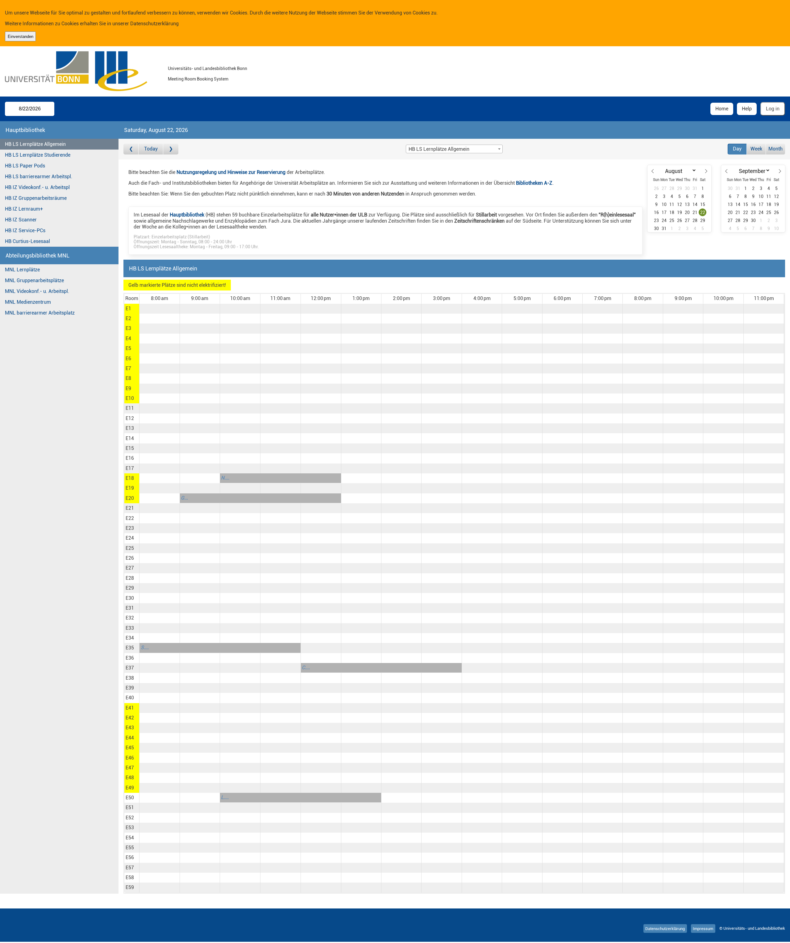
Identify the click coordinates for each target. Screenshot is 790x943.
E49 (130, 788)
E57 (130, 868)
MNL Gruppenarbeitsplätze (34, 280)
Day (737, 149)
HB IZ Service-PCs (25, 230)
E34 (130, 638)
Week (756, 149)
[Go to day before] (131, 149)
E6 (128, 358)
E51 (130, 807)
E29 (130, 588)
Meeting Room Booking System (198, 79)
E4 (128, 338)
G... (184, 498)
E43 (130, 728)
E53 (130, 827)
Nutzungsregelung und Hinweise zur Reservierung (231, 172)
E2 (128, 318)
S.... (145, 647)
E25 (130, 548)
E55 (130, 847)
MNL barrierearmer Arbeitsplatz (40, 313)
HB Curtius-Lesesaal (27, 241)
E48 (130, 777)
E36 (130, 658)
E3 (128, 328)
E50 (130, 798)
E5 (128, 348)
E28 (130, 578)
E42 (130, 718)
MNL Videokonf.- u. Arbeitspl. (37, 291)
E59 (130, 887)
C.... (306, 667)
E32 (130, 618)
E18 (130, 478)
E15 (130, 448)
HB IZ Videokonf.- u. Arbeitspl (37, 187)
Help (747, 109)
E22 (130, 518)
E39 (130, 688)
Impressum (703, 928)
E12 (130, 418)
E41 (130, 708)
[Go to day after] (170, 149)
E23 (130, 528)
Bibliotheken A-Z (534, 183)
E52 (130, 818)
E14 (130, 438)
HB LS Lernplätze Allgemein (35, 144)
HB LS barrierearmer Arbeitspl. (38, 176)
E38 (130, 678)
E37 (130, 668)
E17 (130, 468)
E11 (130, 408)
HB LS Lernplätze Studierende (37, 155)
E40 (130, 698)
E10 (130, 398)
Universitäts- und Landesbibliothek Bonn (207, 68)
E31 (130, 608)
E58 (130, 877)
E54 (130, 838)
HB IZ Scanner (21, 220)
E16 (130, 458)
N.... (225, 478)
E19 (130, 488)
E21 (130, 508)
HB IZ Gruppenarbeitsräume (36, 198)
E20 (130, 498)
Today (151, 149)
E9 (128, 388)
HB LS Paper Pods (25, 166)
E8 (128, 378)
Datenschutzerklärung (154, 24)
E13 (130, 428)
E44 (130, 738)
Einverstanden (20, 36)
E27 (130, 568)
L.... (225, 797)
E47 (130, 768)
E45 (130, 748)
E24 (130, 538)
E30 (130, 598)
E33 (130, 628)
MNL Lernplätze (22, 270)
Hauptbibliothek (187, 215)
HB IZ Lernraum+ (24, 209)
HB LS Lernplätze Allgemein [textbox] (439, 149)
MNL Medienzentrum (28, 302)
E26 (130, 558)
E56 (130, 857)
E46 (130, 758)
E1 (128, 308)
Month (775, 149)
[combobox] (454, 149)
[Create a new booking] (159, 309)
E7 (128, 368)
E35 (130, 648)
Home (721, 109)
